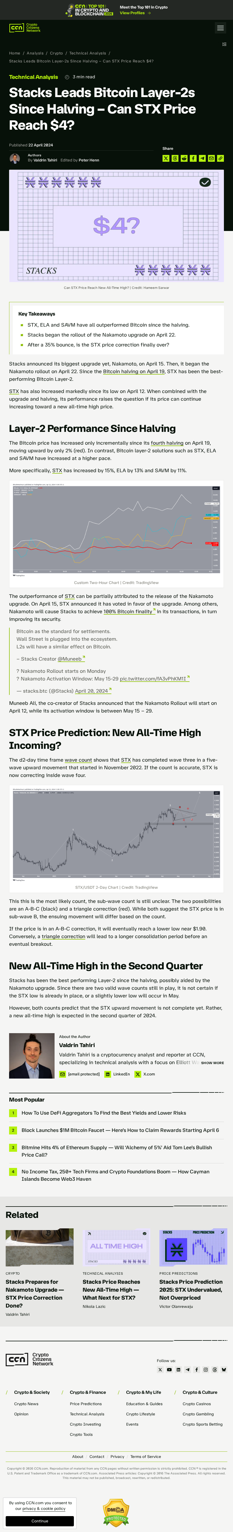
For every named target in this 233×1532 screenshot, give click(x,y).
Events (132, 1424)
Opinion (21, 1414)
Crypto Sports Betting (202, 1424)
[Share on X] (166, 158)
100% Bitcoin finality (128, 611)
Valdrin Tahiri (45, 160)
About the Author (74, 1036)
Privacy (117, 1456)
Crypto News (26, 1403)
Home (14, 53)
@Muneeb (70, 659)
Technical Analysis (87, 53)
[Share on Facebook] (193, 158)
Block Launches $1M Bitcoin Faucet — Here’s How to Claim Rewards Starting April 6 (120, 1130)
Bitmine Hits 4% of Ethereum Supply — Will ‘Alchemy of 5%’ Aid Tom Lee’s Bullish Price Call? (117, 1151)
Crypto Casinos (197, 1403)
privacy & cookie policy (43, 1508)
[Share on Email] (211, 158)
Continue (40, 1521)
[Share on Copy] (220, 158)
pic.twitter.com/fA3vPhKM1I (153, 679)
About (77, 1456)
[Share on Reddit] (184, 158)
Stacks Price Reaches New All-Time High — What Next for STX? (111, 1289)
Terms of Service (145, 1456)
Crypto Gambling (198, 1414)
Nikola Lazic (94, 1306)
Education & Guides (144, 1403)
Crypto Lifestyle (140, 1414)
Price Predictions (178, 1273)
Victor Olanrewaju (176, 1306)
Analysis (35, 53)
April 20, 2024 (91, 691)
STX (14, 391)
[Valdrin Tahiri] (32, 1056)
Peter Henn (89, 160)
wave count (78, 760)
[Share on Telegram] (202, 158)
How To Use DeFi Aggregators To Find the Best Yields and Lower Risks (104, 1113)
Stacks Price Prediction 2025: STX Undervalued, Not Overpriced (191, 1289)
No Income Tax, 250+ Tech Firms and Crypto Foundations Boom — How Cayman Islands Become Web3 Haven (115, 1175)
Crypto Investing (85, 1424)
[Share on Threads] (175, 158)
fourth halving (167, 443)
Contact (97, 1456)
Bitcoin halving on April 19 (134, 371)
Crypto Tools (81, 1434)
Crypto (56, 53)
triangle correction (63, 936)
